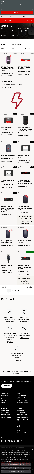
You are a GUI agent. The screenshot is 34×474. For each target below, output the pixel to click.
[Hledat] (32, 20)
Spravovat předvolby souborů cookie (16, 464)
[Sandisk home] (9, 20)
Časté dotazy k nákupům (23, 402)
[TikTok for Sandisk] (9, 441)
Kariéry (3, 402)
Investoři (3, 397)
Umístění (3, 400)
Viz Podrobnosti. (25, 283)
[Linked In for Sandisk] (15, 441)
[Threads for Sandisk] (21, 441)
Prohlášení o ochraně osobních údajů (13, 459)
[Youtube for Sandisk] (18, 441)
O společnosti (4, 393)
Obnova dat (4, 416)
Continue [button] (17, 12)
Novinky (3, 398)
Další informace (9, 321)
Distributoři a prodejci (22, 400)
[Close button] (30, 2)
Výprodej (19, 398)
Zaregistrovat (6, 385)
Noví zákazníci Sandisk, (13, 16)
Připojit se (10, 342)
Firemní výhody (5, 412)
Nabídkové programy (6, 417)
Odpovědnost (4, 395)
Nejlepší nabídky (21, 397)
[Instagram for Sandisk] (2, 441)
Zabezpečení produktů (22, 417)
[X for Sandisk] (12, 441)
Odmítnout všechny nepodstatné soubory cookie (16, 468)
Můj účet (19, 393)
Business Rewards (5, 414)
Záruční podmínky (21, 412)
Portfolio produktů (21, 395)
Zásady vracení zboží (22, 414)
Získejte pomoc (20, 410)
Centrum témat (5, 410)
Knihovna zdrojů (21, 416)
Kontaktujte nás (5, 404)
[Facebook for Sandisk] (5, 441)
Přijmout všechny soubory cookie (16, 471)
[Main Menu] (2, 20)
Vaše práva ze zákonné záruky (22, 420)
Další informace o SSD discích (9, 36)
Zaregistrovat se (24, 321)
